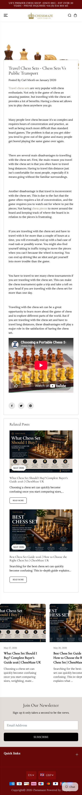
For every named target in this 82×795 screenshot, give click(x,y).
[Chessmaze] (41, 15)
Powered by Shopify (59, 790)
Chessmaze (39, 790)
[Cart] (75, 15)
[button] (6, 15)
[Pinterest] (30, 405)
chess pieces (39, 208)
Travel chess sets (19, 88)
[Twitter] (21, 405)
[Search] (69, 15)
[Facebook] (12, 405)
